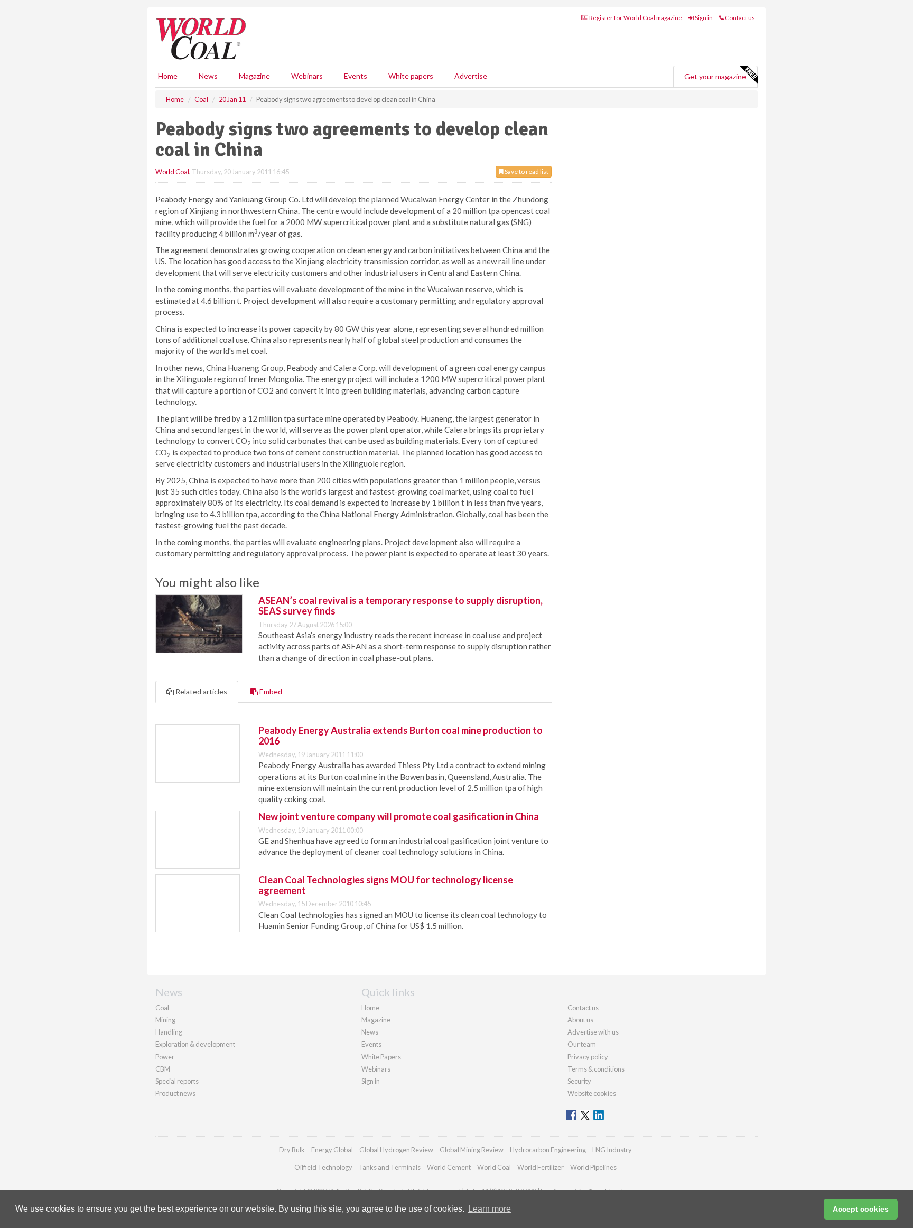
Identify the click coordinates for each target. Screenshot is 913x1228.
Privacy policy (587, 1057)
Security (579, 1081)
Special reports (177, 1081)
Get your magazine (715, 76)
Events (355, 75)
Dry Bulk (292, 1150)
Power (164, 1057)
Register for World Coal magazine (635, 17)
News (369, 1032)
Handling (168, 1032)
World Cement (449, 1167)
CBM (162, 1069)
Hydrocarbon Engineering (548, 1150)
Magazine (254, 75)
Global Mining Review (472, 1150)
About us (580, 1020)
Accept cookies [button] (861, 1209)
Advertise (470, 75)
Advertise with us (593, 1032)
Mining (165, 1020)
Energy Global (332, 1150)
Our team (581, 1044)
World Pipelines (593, 1167)
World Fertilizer (540, 1167)
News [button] (208, 75)
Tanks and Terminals (390, 1167)
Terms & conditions (596, 1069)
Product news (175, 1093)
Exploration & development (195, 1044)
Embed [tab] (270, 691)
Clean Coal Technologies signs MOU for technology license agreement (385, 885)
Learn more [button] (489, 1208)
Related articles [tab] (200, 691)
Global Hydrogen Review (396, 1150)
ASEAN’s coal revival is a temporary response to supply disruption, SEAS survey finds (400, 605)
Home (168, 75)
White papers (410, 75)
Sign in (703, 17)
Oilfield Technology (323, 1167)
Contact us (739, 17)
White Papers (381, 1057)
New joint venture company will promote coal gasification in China (398, 816)
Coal (162, 1007)
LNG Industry (612, 1150)
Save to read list (526, 171)
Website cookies (591, 1093)
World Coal (172, 172)
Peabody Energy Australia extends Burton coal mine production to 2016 (400, 735)
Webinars (307, 75)
